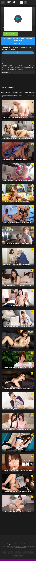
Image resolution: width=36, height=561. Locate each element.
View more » (31, 95)
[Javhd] (11, 2)
